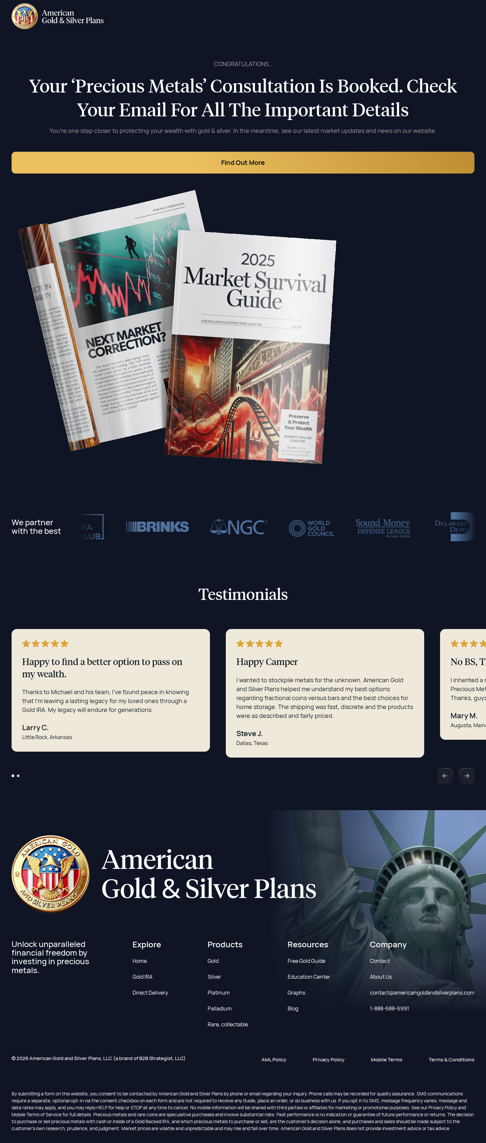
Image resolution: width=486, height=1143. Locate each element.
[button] (13, 775)
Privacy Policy (328, 1059)
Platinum (219, 992)
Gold (213, 961)
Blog (293, 1008)
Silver (214, 976)
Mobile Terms (386, 1059)
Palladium (220, 1008)
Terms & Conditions (451, 1059)
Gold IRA (142, 976)
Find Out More (243, 162)
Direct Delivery (150, 992)
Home (140, 961)
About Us (381, 976)
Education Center (309, 976)
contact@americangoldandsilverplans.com (422, 992)
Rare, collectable (228, 1024)
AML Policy (274, 1059)
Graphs (296, 992)
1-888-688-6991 (389, 1008)
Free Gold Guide (306, 961)
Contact (380, 961)
